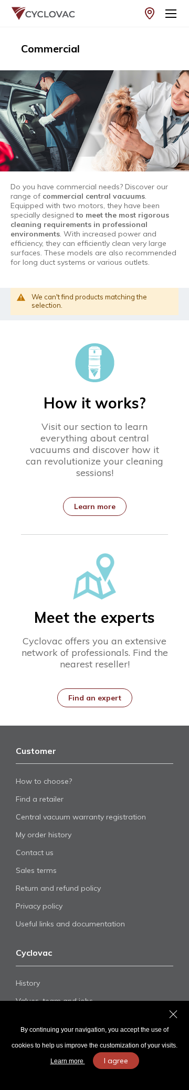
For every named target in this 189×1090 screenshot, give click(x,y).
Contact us (35, 852)
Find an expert (94, 698)
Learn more (67, 1061)
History (28, 983)
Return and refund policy (58, 888)
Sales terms (36, 870)
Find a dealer (149, 13)
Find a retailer (40, 799)
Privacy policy (39, 906)
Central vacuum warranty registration (81, 817)
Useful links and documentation (70, 924)
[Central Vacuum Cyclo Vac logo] (34, 13)
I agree (116, 1060)
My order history (43, 834)
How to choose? (44, 781)
